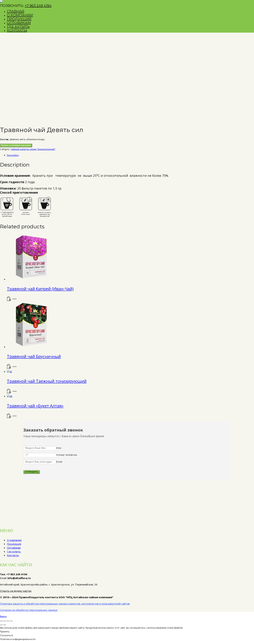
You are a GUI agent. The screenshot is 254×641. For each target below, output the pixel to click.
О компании (14, 540)
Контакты (13, 555)
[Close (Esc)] (1, 620)
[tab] (130, 155)
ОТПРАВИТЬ (31, 472)
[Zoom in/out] (11, 620)
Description (13, 155)
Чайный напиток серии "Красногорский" (33, 149)
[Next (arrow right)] (4, 624)
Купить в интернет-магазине (16, 145)
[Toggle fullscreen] (8, 620)
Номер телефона (66, 454)
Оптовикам (14, 547)
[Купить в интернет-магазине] (9, 300)
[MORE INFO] (15, 300)
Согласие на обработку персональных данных (29, 610)
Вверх (3, 616)
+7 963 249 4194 (38, 6)
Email (59, 461)
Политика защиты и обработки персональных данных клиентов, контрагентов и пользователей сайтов (65, 603)
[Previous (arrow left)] (1, 624)
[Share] (4, 620)
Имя (58, 447)
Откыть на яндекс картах (15, 591)
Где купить (14, 551)
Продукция (14, 544)
